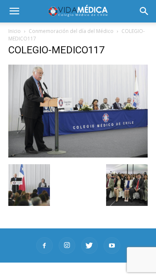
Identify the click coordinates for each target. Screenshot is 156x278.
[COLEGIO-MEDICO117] (78, 155)
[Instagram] (67, 245)
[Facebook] (44, 245)
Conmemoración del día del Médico (71, 31)
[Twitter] (89, 245)
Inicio (14, 31)
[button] (144, 11)
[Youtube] (112, 245)
